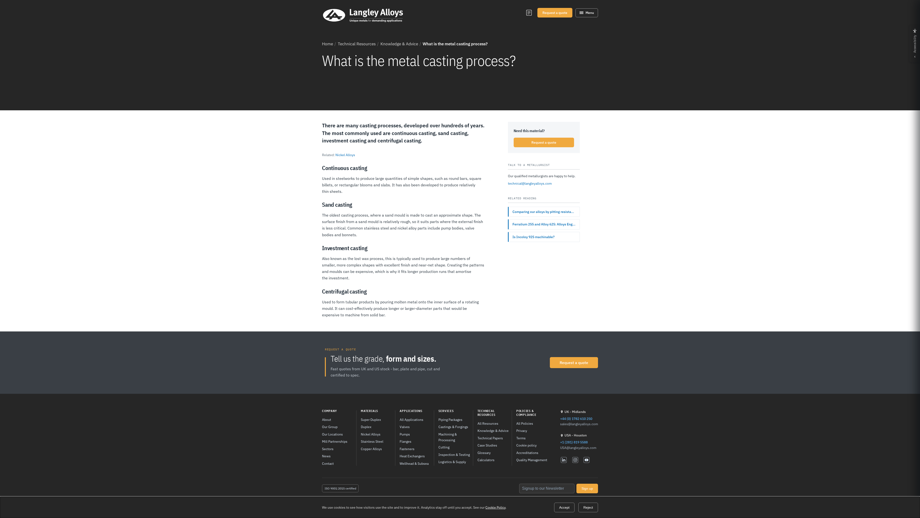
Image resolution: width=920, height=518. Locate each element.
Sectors (328, 449)
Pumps (405, 434)
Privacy (521, 430)
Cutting (443, 447)
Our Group (330, 426)
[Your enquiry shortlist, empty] (528, 13)
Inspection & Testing (454, 454)
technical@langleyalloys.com (530, 183)
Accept (564, 507)
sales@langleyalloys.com (579, 424)
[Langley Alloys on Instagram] (575, 460)
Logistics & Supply (452, 461)
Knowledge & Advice (399, 44)
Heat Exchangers (412, 456)
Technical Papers (490, 438)
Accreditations (527, 452)
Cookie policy (526, 445)
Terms (521, 438)
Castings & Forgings (453, 426)
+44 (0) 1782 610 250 (576, 418)
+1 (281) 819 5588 (574, 442)
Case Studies (487, 445)
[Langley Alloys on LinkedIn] (563, 460)
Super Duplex (371, 419)
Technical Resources (357, 44)
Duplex (366, 426)
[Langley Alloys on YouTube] (586, 460)
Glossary (484, 452)
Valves (405, 426)
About (326, 419)
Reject (588, 507)
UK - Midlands (575, 412)
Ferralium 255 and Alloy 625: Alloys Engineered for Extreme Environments (546, 224)
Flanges (405, 441)
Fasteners (407, 449)
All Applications (411, 419)
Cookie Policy (495, 507)
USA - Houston (575, 435)
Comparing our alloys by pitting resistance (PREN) (546, 212)
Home (327, 44)
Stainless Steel (372, 441)
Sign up (587, 488)
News (326, 456)
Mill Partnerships (334, 441)
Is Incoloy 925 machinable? (533, 237)
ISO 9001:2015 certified (340, 488)
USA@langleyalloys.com (578, 448)
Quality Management (531, 460)
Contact (328, 463)
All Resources (487, 423)
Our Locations (332, 434)
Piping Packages (450, 419)
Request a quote (554, 13)
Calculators (485, 460)
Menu (590, 13)
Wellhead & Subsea (414, 463)
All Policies (524, 423)
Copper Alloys (371, 449)
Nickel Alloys (345, 155)
